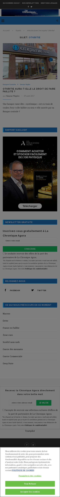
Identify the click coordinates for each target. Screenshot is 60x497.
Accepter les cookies (30, 491)
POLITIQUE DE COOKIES (23, 470)
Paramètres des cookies (30, 476)
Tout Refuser (30, 483)
